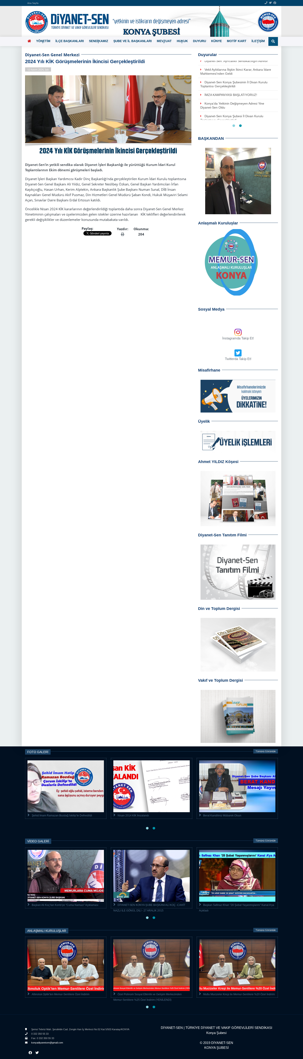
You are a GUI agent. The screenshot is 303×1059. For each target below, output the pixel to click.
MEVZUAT (164, 41)
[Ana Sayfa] (150, 21)
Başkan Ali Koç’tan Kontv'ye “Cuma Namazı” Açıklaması (65, 905)
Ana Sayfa (32, 3)
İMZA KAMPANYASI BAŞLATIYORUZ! (231, 95)
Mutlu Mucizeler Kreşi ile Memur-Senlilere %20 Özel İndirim (239, 994)
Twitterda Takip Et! (238, 359)
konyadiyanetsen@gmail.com (47, 1042)
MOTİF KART (236, 41)
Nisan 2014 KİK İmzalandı (133, 815)
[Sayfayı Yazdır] (122, 234)
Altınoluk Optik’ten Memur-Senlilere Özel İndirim (60, 994)
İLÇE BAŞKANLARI (69, 41)
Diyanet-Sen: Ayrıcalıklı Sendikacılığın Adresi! (236, 61)
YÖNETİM (43, 41)
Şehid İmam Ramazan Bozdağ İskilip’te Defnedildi (62, 815)
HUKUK (182, 41)
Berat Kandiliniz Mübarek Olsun (222, 815)
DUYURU (199, 41)
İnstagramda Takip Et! (238, 338)
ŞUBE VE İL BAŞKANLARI (132, 41)
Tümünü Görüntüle (266, 751)
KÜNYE (216, 41)
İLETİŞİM (258, 41)
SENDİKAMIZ (98, 41)
